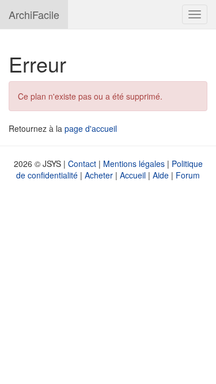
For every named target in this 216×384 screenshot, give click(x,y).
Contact (82, 163)
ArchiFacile (34, 14)
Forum (188, 175)
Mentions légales (134, 163)
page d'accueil (91, 128)
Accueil (133, 175)
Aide (161, 175)
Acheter (99, 175)
